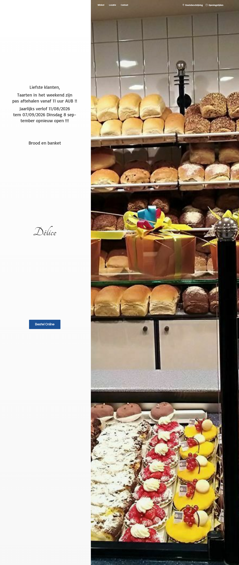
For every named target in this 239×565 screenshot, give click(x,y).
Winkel (101, 4)
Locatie (112, 4)
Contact (124, 4)
